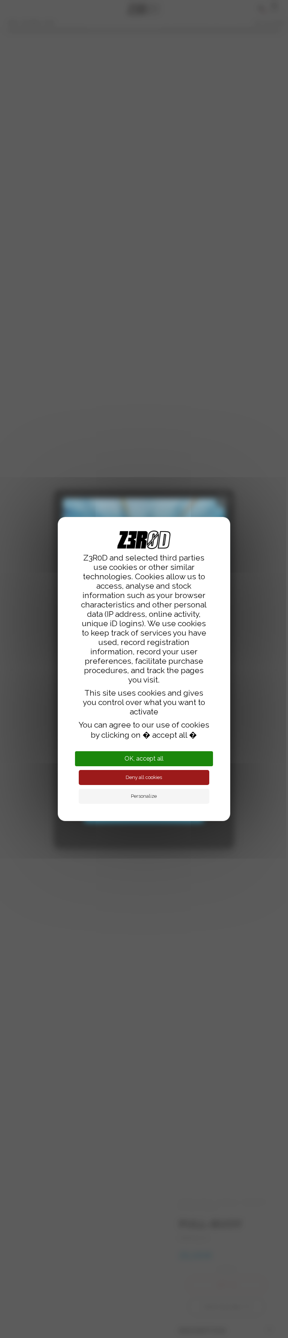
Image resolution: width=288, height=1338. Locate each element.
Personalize (144, 796)
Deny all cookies (144, 777)
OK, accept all (144, 758)
